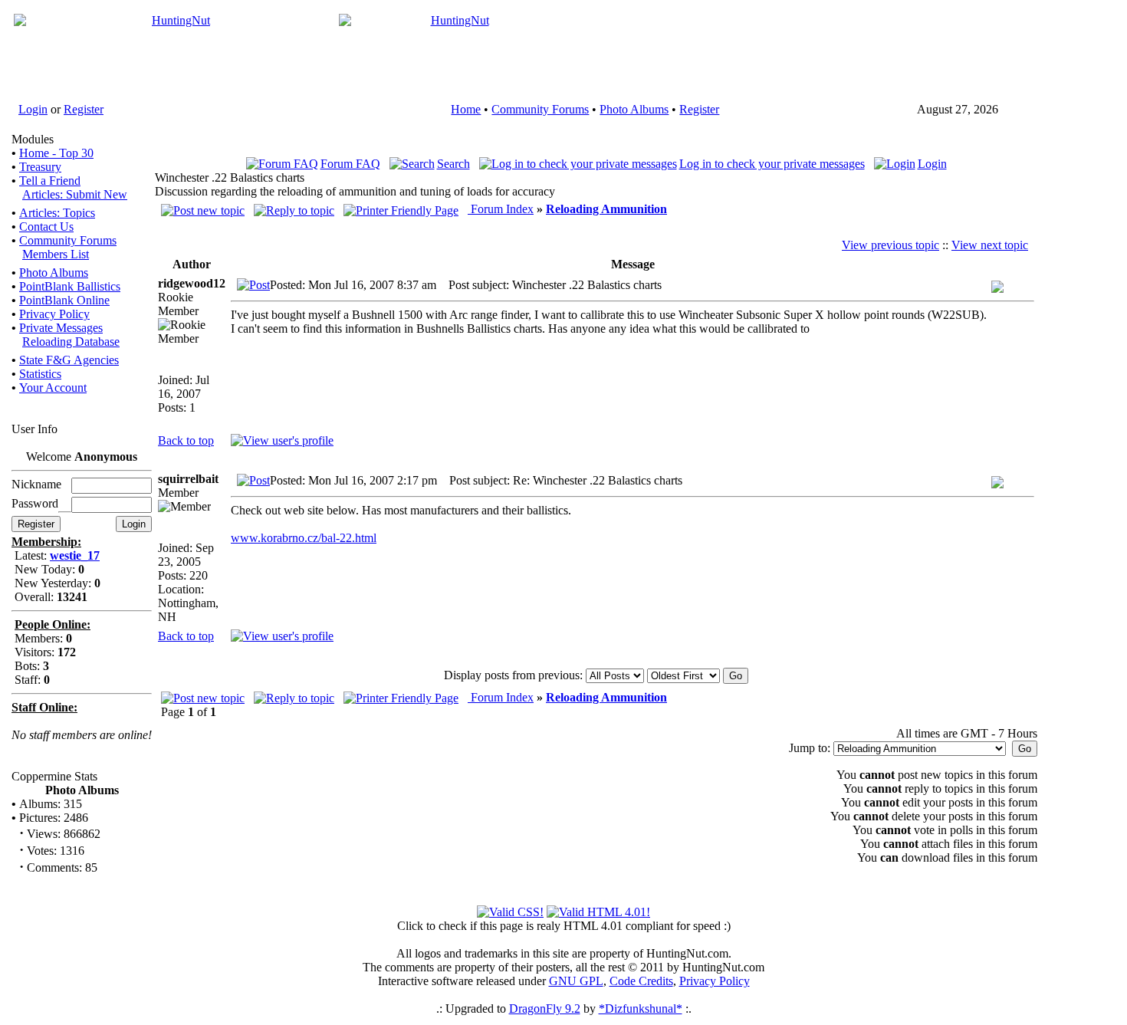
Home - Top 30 (56, 152)
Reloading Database (71, 341)
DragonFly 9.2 (544, 1008)
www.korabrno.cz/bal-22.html (303, 537)
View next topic (989, 244)
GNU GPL (576, 980)
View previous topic (890, 244)
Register (84, 109)
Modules (33, 139)
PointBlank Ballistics (69, 286)
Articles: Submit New (74, 194)
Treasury (40, 166)
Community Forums (540, 109)
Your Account (53, 387)
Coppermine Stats (54, 776)
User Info (35, 428)
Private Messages (61, 327)
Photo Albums (634, 109)
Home (466, 109)
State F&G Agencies (69, 359)
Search (453, 163)
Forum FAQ (350, 163)
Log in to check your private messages (772, 163)
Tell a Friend (49, 180)
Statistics (40, 373)
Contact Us (46, 226)
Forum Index (501, 208)
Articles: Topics (57, 212)
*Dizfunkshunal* (640, 1008)
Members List (55, 254)
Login (33, 109)
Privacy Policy (54, 313)
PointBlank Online (64, 300)
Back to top (186, 440)
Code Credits (641, 980)
